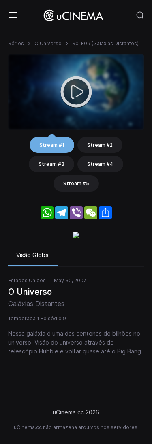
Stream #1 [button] (51, 145)
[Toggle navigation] (13, 15)
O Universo (48, 43)
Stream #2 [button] (100, 145)
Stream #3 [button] (51, 164)
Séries (16, 43)
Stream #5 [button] (76, 183)
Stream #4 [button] (100, 164)
